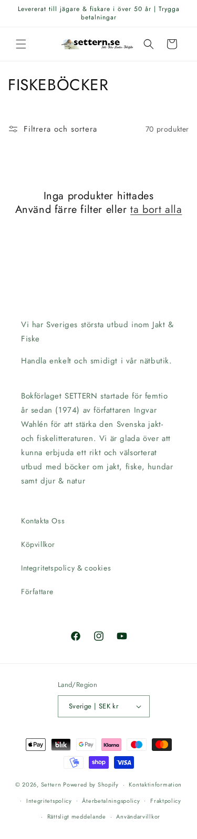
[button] (21, 44)
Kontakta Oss (43, 520)
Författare (37, 591)
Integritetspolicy (49, 801)
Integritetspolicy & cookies (66, 568)
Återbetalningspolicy (111, 801)
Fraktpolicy (165, 801)
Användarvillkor (138, 816)
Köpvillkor (38, 544)
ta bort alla (156, 210)
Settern (51, 784)
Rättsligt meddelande (76, 816)
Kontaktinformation (155, 784)
